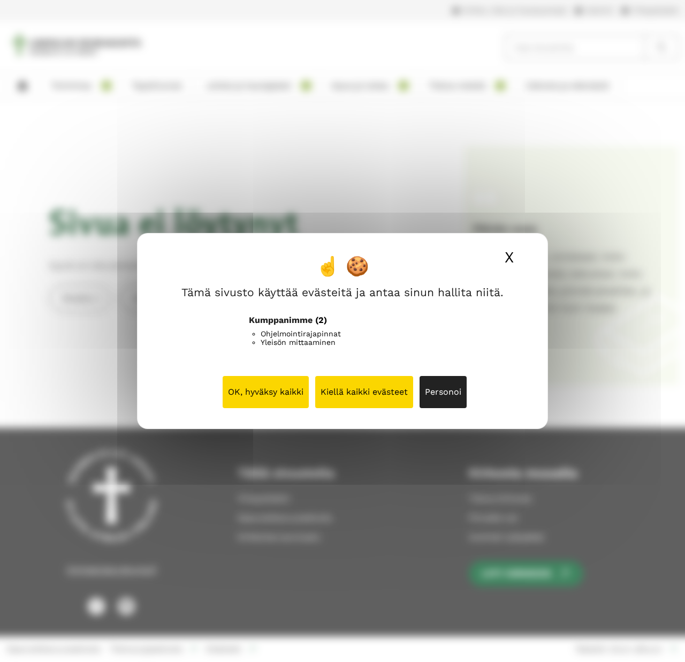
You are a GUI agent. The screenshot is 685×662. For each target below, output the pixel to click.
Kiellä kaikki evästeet (364, 392)
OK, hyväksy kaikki (265, 392)
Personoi (443, 392)
